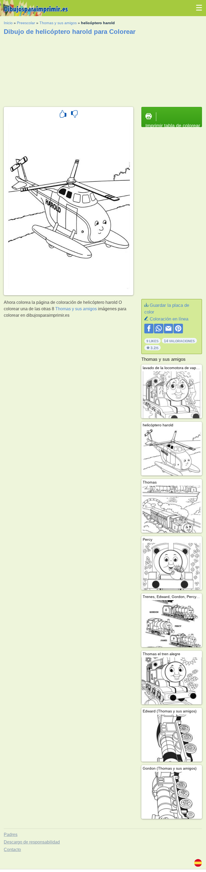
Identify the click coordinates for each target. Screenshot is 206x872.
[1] (63, 115)
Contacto (12, 849)
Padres (10, 834)
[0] (74, 115)
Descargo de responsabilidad (32, 842)
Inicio (8, 23)
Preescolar (26, 23)
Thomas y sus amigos (58, 23)
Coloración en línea (169, 319)
